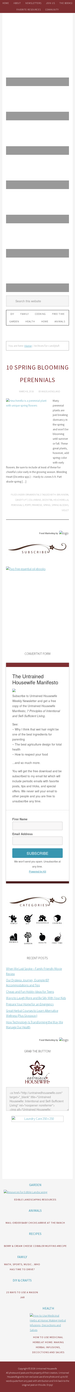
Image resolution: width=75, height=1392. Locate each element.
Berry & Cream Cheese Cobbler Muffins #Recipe (35, 1245)
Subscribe (37, 853)
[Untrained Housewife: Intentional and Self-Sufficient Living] (37, 1084)
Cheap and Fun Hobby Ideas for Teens (30, 992)
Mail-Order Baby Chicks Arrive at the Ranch (35, 1222)
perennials (17, 505)
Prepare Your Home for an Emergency (30, 1004)
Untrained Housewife (37, 31)
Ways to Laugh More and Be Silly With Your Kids (36, 998)
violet (65, 510)
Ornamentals (33, 494)
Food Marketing (47, 533)
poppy (28, 505)
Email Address (22, 834)
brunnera (62, 494)
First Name (20, 819)
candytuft (21, 499)
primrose (37, 505)
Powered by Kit (37, 871)
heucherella (60, 499)
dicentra (47, 499)
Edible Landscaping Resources (35, 1199)
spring (47, 505)
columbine (35, 499)
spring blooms (60, 505)
